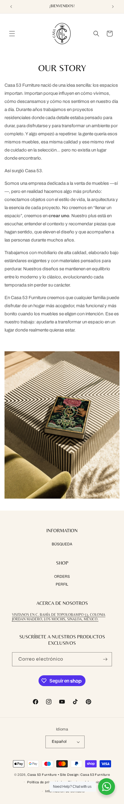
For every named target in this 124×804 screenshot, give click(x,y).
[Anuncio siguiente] (112, 6)
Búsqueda (62, 543)
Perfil (62, 583)
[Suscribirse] (105, 659)
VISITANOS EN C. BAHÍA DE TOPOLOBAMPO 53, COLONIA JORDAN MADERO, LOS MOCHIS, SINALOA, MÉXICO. (58, 617)
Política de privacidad (44, 782)
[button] (12, 33)
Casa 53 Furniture (42, 774)
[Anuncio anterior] (11, 6)
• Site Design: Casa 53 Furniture (84, 774)
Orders (62, 576)
